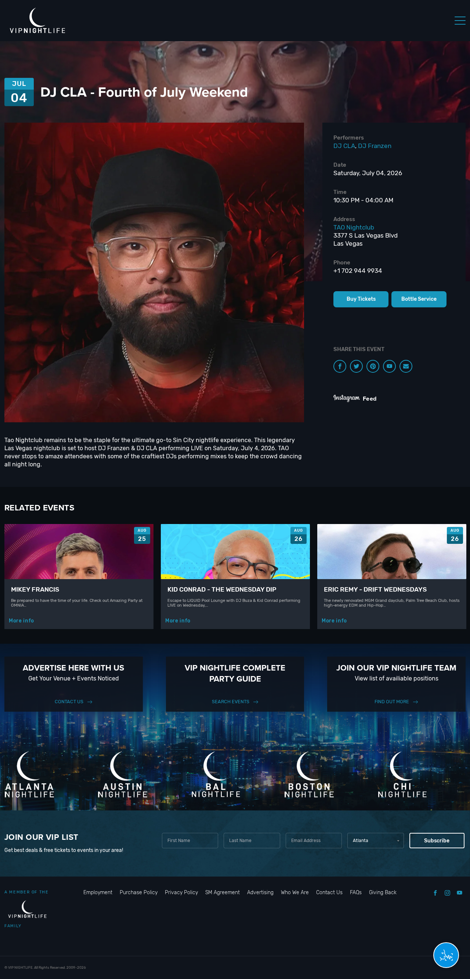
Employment (97, 892)
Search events (230, 701)
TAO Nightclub (353, 227)
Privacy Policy (181, 892)
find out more (392, 701)
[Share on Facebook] (339, 366)
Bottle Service (419, 299)
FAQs (356, 892)
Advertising (260, 892)
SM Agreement (222, 892)
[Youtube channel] (389, 366)
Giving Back (383, 892)
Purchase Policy (139, 892)
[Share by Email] (406, 366)
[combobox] (375, 840)
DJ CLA (344, 145)
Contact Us (69, 701)
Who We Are (295, 892)
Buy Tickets (361, 299)
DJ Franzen (374, 145)
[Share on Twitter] (356, 366)
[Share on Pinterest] (372, 366)
